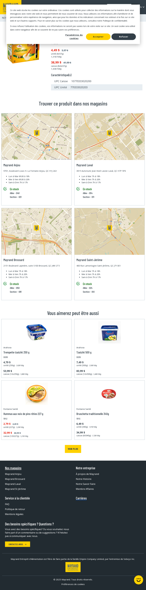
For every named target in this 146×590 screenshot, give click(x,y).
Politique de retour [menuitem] (15, 509)
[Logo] (73, 567)
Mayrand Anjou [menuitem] (13, 474)
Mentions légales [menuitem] (14, 514)
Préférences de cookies (73, 584)
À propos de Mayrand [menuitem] (87, 474)
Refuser (123, 36)
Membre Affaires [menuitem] (85, 489)
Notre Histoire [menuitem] (83, 479)
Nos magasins (13, 468)
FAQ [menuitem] (7, 504)
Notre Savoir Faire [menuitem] (85, 484)
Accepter (98, 36)
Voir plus (73, 449)
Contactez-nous (16, 544)
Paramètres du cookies (74, 37)
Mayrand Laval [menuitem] (13, 484)
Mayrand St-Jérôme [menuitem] (15, 489)
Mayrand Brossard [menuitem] (15, 479)
